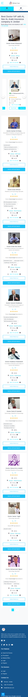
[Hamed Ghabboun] (14, 294)
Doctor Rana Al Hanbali (14, 411)
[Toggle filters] (3, 694)
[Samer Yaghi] (14, 508)
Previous (3, 96)
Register (5, 663)
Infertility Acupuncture (8, 206)
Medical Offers (6, 658)
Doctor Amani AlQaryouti (14, 43)
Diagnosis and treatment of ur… (10, 149)
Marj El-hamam (17, 210)
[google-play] (4, 640)
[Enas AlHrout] (14, 181)
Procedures (6, 655)
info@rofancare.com (9, 687)
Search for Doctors (7, 653)
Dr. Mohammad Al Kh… (13, 93)
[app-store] (2, 640)
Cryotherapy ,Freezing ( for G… (10, 262)
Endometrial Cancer (8, 260)
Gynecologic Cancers (18, 260)
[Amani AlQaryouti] (14, 35)
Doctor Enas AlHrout (14, 189)
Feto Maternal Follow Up (9, 427)
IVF (15, 48)
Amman (13, 55)
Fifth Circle (17, 153)
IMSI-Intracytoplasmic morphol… (10, 202)
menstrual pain (7, 145)
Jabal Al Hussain (18, 480)
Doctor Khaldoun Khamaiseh (14, 361)
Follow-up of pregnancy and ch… (11, 147)
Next (24, 96)
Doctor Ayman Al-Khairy (14, 131)
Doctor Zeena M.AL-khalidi (14, 468)
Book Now (18, 108)
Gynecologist (12, 142)
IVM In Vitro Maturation (9, 319)
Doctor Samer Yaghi (14, 516)
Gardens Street (17, 325)
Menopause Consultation (9, 425)
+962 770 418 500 (14, 62)
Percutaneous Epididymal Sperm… (11, 317)
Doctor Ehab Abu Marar (14, 246)
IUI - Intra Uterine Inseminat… (10, 204)
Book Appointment (14, 71)
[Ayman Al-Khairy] (14, 122)
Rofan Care (16, 3)
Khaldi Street (18, 375)
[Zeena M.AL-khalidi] (14, 460)
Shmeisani (17, 267)
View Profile (14, 66)
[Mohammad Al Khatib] (13, 85)
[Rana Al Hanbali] (14, 403)
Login (4, 660)
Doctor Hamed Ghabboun (14, 303)
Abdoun (18, 55)
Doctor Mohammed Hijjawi (14, 569)
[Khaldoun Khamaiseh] (14, 353)
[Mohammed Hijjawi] (14, 561)
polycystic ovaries (7, 528)
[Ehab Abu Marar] (14, 238)
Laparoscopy (16, 583)
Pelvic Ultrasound (8, 583)
